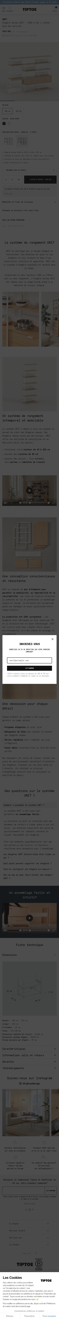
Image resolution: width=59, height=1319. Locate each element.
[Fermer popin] (52, 639)
